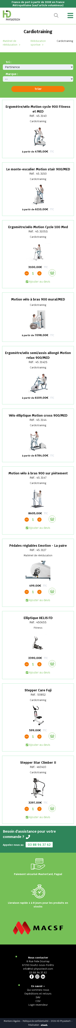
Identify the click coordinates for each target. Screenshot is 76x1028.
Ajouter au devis (39, 281)
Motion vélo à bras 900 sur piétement (38, 473)
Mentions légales (12, 1021)
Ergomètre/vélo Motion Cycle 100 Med (38, 227)
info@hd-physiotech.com (38, 968)
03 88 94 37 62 (39, 845)
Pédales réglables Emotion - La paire (38, 546)
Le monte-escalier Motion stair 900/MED (38, 169)
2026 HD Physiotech (61, 1021)
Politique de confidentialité (35, 1021)
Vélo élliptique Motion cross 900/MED (38, 415)
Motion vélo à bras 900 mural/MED (38, 299)
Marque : (12, 74)
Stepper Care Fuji (38, 690)
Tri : (8, 62)
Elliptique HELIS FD (38, 618)
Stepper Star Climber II (38, 762)
